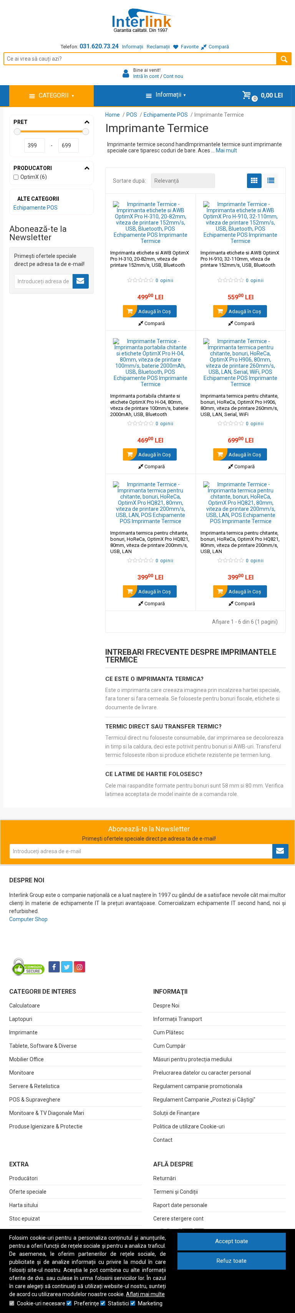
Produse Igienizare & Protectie (46, 1126)
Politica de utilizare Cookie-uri (189, 1126)
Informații (132, 47)
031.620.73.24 (99, 46)
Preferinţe (86, 1303)
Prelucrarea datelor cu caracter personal (202, 1073)
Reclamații (158, 47)
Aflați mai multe (145, 1294)
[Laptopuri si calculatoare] (57, 948)
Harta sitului (23, 1205)
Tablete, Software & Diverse (43, 1046)
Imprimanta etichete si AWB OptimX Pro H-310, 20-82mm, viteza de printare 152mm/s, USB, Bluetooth (149, 259)
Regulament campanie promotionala (197, 1086)
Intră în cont (146, 76)
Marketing (150, 1303)
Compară (154, 323)
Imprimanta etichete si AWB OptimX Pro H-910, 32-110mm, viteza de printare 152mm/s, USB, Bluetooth (240, 259)
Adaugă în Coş (154, 311)
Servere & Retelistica (34, 1086)
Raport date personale (180, 1205)
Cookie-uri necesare (41, 1303)
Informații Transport (177, 1019)
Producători (23, 1178)
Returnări (164, 1178)
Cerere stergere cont (178, 1219)
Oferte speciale (27, 1192)
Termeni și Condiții (175, 1192)
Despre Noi (166, 1006)
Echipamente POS (35, 208)
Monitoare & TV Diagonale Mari (46, 1113)
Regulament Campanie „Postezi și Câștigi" (204, 1100)
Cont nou (173, 76)
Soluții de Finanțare (176, 1113)
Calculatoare (24, 1006)
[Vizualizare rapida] (179, 236)
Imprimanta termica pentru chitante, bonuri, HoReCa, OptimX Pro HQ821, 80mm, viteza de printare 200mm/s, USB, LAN (149, 542)
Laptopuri (20, 1019)
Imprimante (23, 1032)
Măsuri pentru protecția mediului (192, 1059)
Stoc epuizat (24, 1219)
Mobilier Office (26, 1059)
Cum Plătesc (168, 1032)
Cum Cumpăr (169, 1046)
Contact (162, 1140)
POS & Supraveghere (34, 1100)
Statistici (118, 1303)
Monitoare (21, 1073)
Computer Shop (28, 919)
